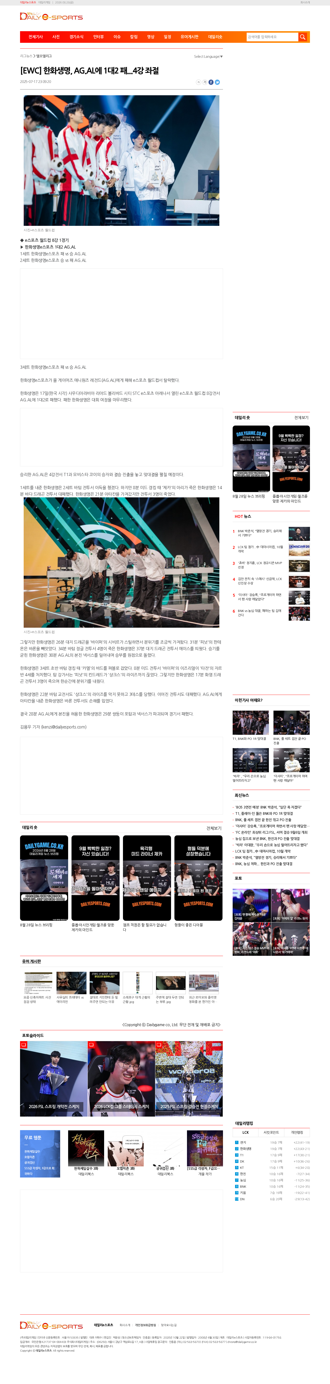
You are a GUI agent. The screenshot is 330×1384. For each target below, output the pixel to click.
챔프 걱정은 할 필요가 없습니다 (144, 927)
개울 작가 (205, 1174)
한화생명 (243, 1148)
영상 (150, 37)
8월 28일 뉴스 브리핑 (36, 925)
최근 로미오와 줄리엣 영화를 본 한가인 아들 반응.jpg (203, 1000)
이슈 (117, 37)
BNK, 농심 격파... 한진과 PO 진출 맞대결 (263, 864)
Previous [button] (25, 1078)
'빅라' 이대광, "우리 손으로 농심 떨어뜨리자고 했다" (271, 845)
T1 (240, 1155)
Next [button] (218, 1078)
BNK (241, 1186)
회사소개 (305, 2)
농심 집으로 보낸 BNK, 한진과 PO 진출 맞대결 (267, 838)
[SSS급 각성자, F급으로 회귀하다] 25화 (205, 1168)
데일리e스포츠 (28, 2)
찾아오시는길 (169, 1325)
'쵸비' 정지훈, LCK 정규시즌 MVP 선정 (260, 565)
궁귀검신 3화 (165, 1168)
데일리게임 (44, 2)
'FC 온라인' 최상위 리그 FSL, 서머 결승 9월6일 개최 (271, 832)
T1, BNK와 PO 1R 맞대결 (249, 738)
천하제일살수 (32, 1151)
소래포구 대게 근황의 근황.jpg (136, 999)
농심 (241, 1180)
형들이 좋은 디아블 (188, 925)
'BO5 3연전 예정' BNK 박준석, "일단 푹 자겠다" (268, 807)
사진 (56, 37)
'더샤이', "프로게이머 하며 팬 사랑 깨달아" (290, 778)
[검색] (302, 37)
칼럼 (133, 37)
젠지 (241, 1142)
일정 (167, 37)
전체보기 (214, 828)
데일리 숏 (29, 827)
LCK (246, 1132)
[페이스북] (211, 82)
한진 (241, 1174)
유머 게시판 (31, 961)
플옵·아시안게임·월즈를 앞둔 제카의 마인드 (93, 927)
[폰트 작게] (198, 82)
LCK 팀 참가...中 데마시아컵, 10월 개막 (260, 549)
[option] (54, 1079)
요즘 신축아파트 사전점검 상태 (37, 999)
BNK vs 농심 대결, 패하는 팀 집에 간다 (259, 613)
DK (240, 1161)
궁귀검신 (29, 1162)
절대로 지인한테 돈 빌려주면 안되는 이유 (104, 999)
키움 (241, 1192)
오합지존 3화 (126, 1168)
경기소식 (76, 37)
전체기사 (36, 37)
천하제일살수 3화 (86, 1168)
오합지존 (29, 1157)
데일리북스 (86, 1174)
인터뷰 (98, 37)
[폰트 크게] (205, 82)
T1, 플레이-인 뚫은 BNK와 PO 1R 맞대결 (264, 813)
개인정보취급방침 (145, 1325)
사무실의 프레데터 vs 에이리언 (70, 999)
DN (239, 1199)
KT (240, 1167)
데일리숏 (215, 37)
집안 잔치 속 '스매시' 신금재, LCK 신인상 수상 (260, 581)
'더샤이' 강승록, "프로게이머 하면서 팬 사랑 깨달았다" (259, 597)
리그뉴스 (26, 56)
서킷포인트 (271, 1132)
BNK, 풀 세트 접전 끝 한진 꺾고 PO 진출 (263, 820)
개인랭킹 (297, 1132)
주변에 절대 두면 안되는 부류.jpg (170, 999)
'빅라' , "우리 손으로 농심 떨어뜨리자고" (249, 778)
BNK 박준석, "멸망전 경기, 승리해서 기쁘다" (260, 533)
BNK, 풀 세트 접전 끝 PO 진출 (289, 741)
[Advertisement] (83, 313)
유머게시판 (190, 37)
